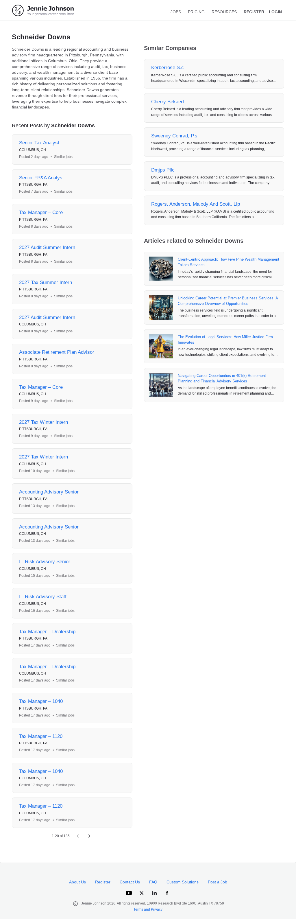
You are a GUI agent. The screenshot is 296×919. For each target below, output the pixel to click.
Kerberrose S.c (167, 67)
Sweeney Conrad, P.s (174, 136)
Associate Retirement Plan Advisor (56, 352)
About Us (77, 882)
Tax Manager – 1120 (40, 736)
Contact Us (130, 882)
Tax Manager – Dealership (47, 631)
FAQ (153, 882)
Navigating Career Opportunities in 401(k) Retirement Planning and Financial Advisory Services (222, 378)
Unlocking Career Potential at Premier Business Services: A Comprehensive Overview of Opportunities (228, 301)
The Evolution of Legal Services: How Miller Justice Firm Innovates (225, 340)
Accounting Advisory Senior (49, 492)
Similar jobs (63, 157)
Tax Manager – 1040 (41, 701)
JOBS (176, 12)
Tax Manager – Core (41, 212)
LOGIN (275, 12)
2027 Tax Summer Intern (45, 282)
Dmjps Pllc (163, 170)
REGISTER (254, 12)
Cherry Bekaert (167, 101)
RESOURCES (224, 12)
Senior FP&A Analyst (41, 178)
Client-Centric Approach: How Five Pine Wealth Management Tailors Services (228, 262)
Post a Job (217, 882)
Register (102, 882)
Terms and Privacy (148, 909)
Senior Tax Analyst (39, 143)
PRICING (196, 12)
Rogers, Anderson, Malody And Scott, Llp (195, 204)
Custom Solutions (182, 882)
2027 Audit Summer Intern (47, 247)
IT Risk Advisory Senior (44, 561)
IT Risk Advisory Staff (42, 596)
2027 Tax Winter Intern (43, 422)
